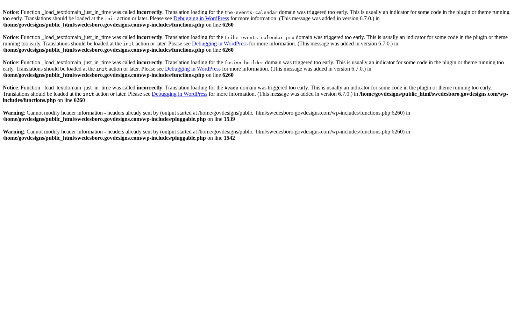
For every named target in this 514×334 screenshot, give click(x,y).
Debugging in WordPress (201, 18)
